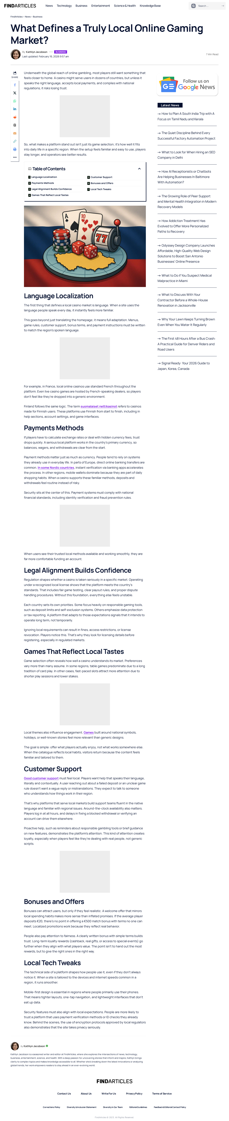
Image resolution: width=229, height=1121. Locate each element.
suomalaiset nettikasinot (99, 406)
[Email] (15, 133)
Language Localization (44, 176)
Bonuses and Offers (102, 183)
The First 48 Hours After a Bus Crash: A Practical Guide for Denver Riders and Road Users (187, 344)
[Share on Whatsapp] (15, 101)
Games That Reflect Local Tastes (50, 195)
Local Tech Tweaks (101, 189)
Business (37, 16)
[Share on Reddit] (15, 117)
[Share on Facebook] (15, 85)
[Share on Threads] (15, 125)
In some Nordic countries (56, 467)
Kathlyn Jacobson (36, 52)
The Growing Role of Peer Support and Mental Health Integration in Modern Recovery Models (187, 201)
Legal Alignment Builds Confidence (52, 189)
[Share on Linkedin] (15, 109)
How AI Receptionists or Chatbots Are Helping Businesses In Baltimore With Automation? (184, 177)
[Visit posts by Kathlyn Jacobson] (16, 54)
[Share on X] (15, 93)
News (28, 16)
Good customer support (41, 778)
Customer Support (101, 177)
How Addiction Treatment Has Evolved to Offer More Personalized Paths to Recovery (183, 226)
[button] (15, 141)
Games (89, 732)
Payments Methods (43, 183)
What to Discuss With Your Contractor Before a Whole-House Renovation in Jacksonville (183, 300)
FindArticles (17, 16)
